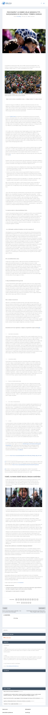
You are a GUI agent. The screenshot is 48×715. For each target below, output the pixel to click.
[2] (5, 469)
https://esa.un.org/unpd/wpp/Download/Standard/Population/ (25, 464)
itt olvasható (20, 582)
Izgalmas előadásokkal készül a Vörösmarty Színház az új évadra (17, 701)
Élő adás (7, 637)
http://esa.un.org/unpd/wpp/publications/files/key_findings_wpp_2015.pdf (26, 455)
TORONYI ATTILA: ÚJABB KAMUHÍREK (11, 703)
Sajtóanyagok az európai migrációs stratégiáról (15, 591)
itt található (20, 449)
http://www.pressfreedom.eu (12, 666)
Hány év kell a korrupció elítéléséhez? (11, 691)
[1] (10, 154)
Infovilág (19, 16)
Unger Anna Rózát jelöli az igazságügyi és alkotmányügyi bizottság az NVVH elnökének (22, 698)
